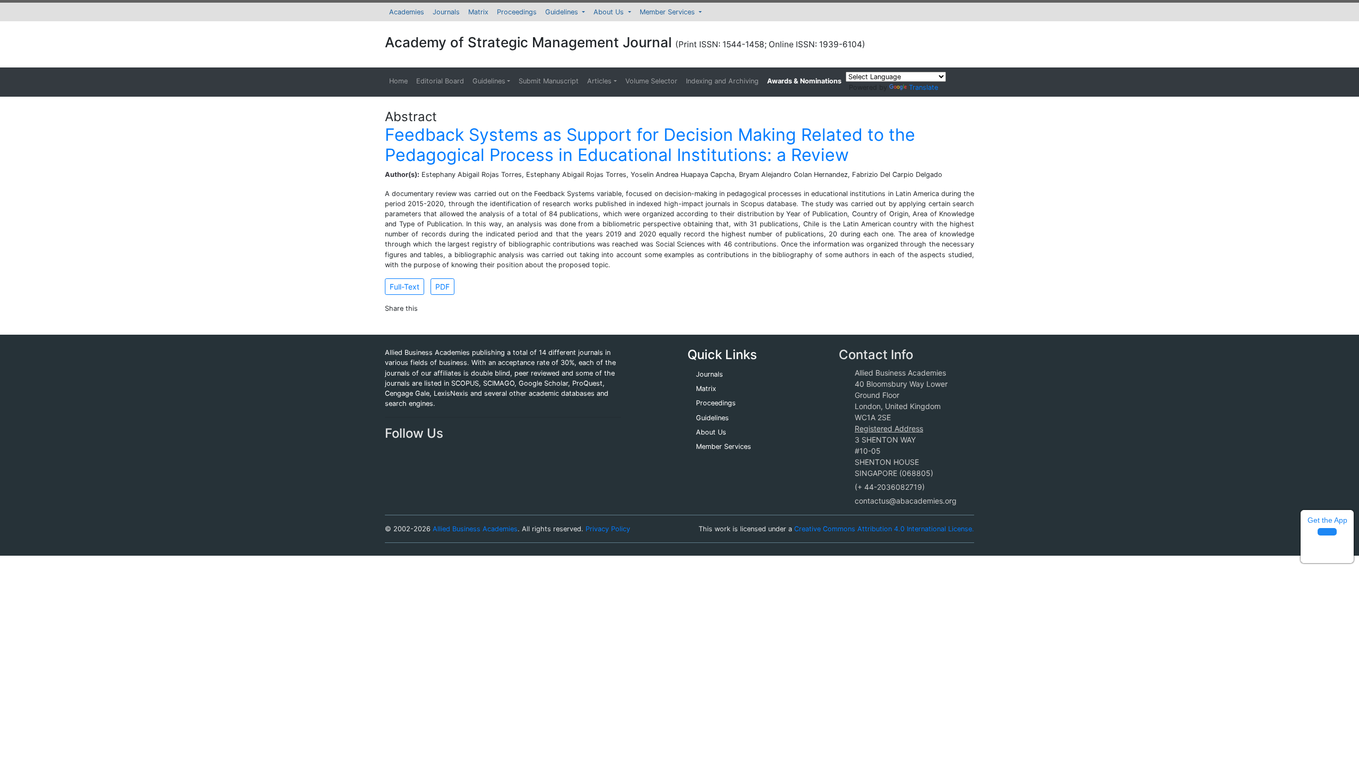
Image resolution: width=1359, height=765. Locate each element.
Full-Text (404, 286)
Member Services (668, 12)
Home (398, 81)
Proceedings (517, 12)
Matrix (478, 12)
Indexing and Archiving (722, 81)
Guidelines (562, 12)
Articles (599, 81)
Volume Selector (651, 81)
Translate (923, 87)
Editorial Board (440, 81)
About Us (610, 12)
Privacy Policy (608, 529)
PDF (442, 286)
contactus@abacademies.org (906, 500)
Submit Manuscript (549, 81)
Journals (446, 12)
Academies (406, 12)
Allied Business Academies (475, 529)
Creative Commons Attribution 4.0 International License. (884, 529)
